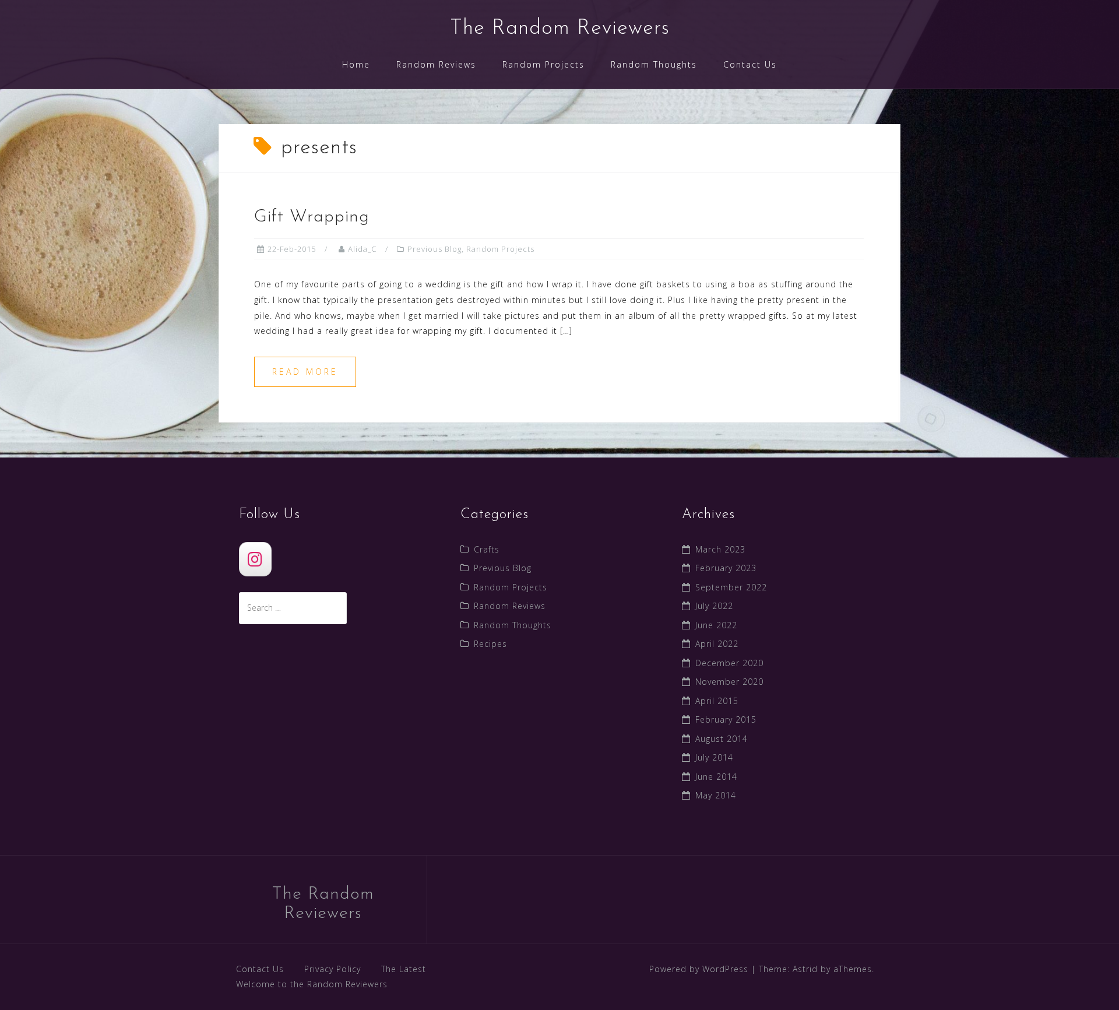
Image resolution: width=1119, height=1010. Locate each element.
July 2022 (714, 605)
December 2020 (729, 662)
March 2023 (720, 549)
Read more (305, 371)
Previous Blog (434, 249)
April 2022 (716, 643)
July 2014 (714, 757)
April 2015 (716, 700)
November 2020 (729, 681)
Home (356, 64)
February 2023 (725, 567)
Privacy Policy (332, 968)
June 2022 (716, 625)
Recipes (490, 643)
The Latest (403, 968)
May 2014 (715, 795)
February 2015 (725, 719)
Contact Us (750, 64)
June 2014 (716, 776)
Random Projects (543, 64)
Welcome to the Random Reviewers (312, 984)
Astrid (805, 968)
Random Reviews (436, 64)
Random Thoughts (654, 64)
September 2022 (731, 587)
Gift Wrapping (312, 217)
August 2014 (721, 738)
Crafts (486, 549)
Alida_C (362, 249)
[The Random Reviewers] (255, 559)
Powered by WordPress (698, 968)
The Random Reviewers (560, 28)
